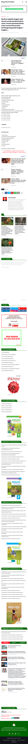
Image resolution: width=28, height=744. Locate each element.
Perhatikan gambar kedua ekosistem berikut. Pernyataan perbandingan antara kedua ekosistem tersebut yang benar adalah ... (20, 230)
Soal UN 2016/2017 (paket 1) (7, 362)
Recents (14, 642)
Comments (22, 642)
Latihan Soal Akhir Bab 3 (6, 407)
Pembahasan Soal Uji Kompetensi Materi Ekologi (12, 469)
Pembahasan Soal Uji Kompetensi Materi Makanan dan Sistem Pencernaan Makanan (13, 520)
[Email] (18, 193)
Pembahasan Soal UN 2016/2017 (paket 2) (10, 368)
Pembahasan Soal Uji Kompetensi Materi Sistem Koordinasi (12, 529)
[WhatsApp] (15, 193)
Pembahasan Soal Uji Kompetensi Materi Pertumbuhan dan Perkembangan (13, 572)
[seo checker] (6, 718)
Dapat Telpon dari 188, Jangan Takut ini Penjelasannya (17, 663)
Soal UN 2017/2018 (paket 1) (7, 356)
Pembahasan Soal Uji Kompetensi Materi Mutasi (12, 592)
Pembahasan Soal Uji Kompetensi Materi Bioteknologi (13, 596)
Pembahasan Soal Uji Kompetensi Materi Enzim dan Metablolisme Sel (12, 575)
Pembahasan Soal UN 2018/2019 (8, 354)
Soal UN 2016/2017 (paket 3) (7, 370)
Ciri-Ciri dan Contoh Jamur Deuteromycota (14, 646)
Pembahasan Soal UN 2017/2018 (8, 360)
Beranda (3, 16)
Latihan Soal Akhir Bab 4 (6, 409)
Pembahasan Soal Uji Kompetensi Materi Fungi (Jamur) (13, 461)
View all (25, 214)
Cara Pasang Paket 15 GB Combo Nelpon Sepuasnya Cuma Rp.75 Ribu (16, 658)
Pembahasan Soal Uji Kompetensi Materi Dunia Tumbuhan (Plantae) (11, 463)
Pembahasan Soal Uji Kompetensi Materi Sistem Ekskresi (14, 526)
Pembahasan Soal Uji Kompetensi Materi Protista (12, 457)
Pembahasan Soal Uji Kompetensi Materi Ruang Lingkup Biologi (13, 445)
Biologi (7, 16)
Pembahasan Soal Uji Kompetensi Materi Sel (11, 505)
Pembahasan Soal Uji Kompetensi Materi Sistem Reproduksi (12, 532)
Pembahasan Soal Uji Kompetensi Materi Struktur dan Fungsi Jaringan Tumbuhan (13, 508)
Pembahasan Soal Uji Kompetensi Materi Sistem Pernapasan (12, 524)
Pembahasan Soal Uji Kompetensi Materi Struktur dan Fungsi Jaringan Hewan (13, 511)
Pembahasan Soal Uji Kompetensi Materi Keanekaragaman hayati (10, 449)
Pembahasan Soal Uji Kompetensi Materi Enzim (11, 635)
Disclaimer (13, 740)
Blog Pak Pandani (7, 2)
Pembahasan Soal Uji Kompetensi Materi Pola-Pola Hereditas (12, 584)
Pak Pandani (12, 198)
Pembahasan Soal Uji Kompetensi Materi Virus (11, 451)
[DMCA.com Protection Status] (15, 718)
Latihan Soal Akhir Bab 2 (6, 405)
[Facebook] (6, 193)
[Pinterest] (12, 193)
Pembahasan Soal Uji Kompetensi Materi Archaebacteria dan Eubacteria (10, 454)
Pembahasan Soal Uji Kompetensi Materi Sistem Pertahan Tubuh (12, 536)
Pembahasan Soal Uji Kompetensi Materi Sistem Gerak (13, 514)
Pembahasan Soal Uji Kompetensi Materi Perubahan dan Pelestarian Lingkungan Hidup (13, 472)
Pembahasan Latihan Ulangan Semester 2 (10, 474)
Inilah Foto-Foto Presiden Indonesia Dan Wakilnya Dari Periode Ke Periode (17, 652)
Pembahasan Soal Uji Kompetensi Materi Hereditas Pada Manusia (12, 588)
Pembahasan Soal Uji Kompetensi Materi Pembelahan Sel (13, 581)
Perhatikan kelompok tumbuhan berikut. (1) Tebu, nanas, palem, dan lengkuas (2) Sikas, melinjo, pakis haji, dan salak (7, 251)
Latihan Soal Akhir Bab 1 (6, 403)
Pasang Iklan (14, 742)
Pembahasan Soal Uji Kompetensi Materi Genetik (12, 578)
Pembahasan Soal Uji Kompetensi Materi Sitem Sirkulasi (13, 516)
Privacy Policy (6, 740)
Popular (6, 642)
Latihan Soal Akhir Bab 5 (6, 411)
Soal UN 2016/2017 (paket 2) (7, 366)
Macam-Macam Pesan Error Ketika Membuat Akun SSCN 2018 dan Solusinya (16, 689)
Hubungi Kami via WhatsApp (14, 9)
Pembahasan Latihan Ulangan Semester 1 (10, 459)
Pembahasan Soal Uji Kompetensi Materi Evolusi (12, 594)
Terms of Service (21, 740)
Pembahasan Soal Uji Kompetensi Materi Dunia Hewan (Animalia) (13, 467)
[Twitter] (9, 193)
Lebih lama (23, 299)
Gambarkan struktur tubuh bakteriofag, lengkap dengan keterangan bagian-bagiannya (15, 683)
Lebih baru (4, 299)
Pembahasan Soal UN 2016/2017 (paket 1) (10, 364)
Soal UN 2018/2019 (5, 352)
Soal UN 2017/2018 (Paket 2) (7, 358)
